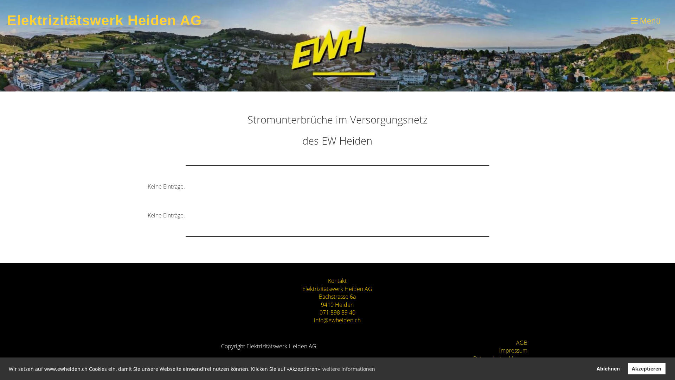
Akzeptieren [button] (646, 368)
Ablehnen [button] (608, 368)
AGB (521, 343)
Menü (649, 20)
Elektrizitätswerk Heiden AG (104, 20)
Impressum (513, 350)
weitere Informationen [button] (348, 369)
